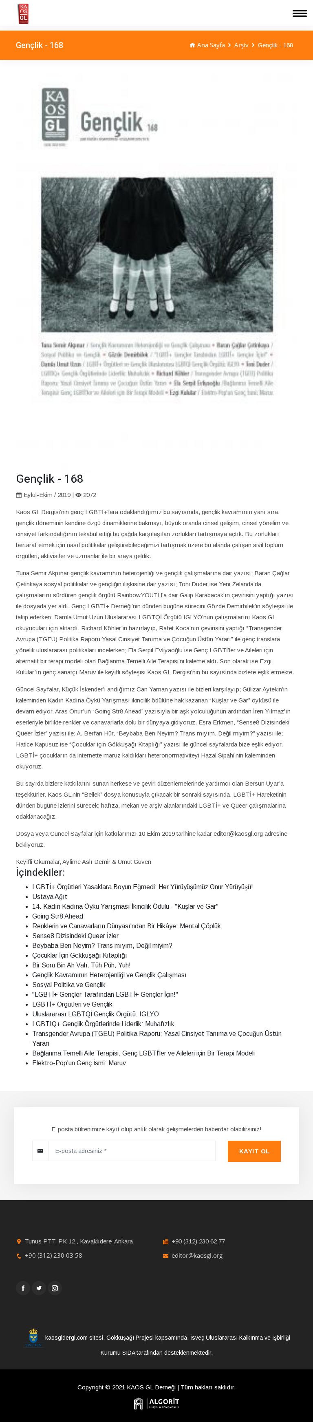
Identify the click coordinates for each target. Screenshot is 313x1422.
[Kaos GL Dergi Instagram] (55, 1288)
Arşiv (241, 45)
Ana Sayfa (210, 45)
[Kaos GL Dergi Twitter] (39, 1288)
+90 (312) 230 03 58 (53, 1255)
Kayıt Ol (254, 1151)
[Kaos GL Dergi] (23, 14)
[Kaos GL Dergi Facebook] (23, 1288)
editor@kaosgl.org (197, 1255)
